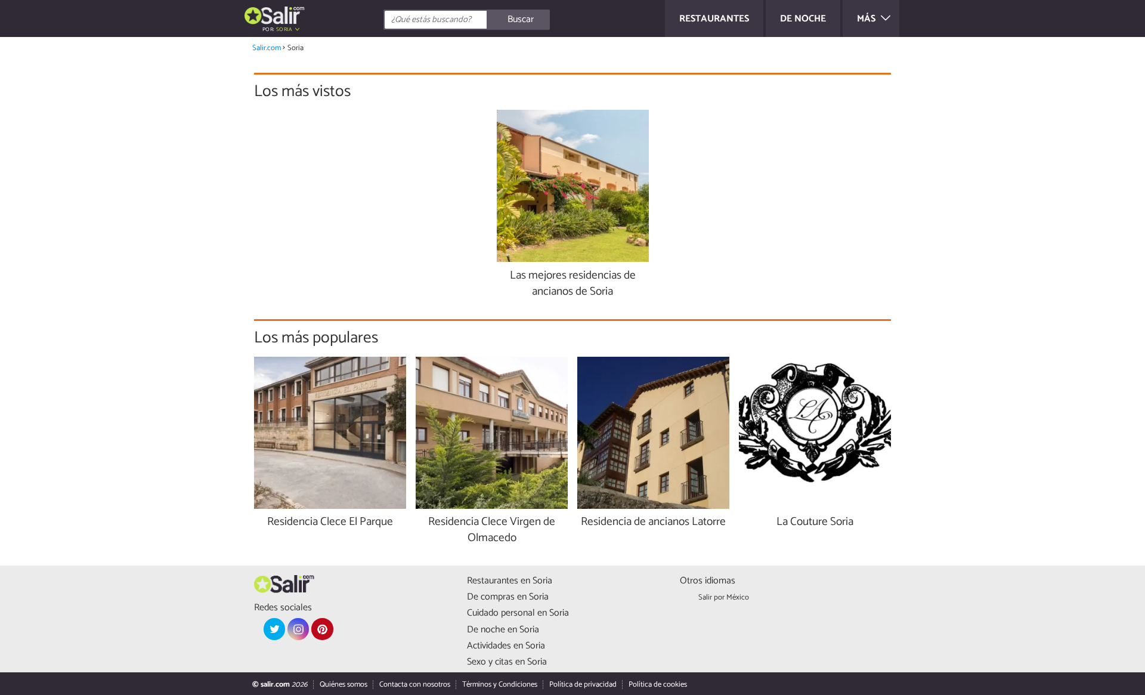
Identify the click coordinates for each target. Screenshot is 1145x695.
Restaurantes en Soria (509, 580)
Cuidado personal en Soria (518, 613)
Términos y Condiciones (499, 684)
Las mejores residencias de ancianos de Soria (573, 284)
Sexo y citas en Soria (507, 662)
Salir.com (266, 48)
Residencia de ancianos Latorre (653, 522)
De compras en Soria (508, 597)
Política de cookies (658, 684)
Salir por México (723, 597)
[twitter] (274, 629)
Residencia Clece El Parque (330, 522)
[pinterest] (322, 629)
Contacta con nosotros (414, 684)
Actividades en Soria (506, 645)
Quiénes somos (343, 684)
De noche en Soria (503, 629)
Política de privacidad (583, 684)
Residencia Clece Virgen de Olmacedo (491, 530)
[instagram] (298, 629)
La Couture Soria (814, 522)
